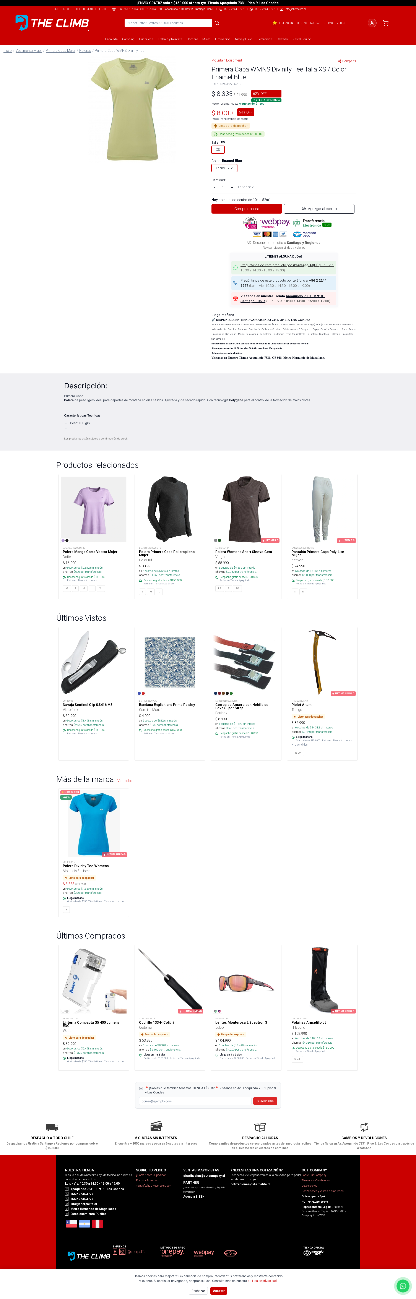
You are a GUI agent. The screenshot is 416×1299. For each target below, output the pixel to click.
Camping (128, 39)
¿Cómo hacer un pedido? (151, 1175)
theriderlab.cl (86, 9)
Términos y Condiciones (316, 1180)
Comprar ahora (246, 208)
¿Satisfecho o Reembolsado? (153, 1185)
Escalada (111, 39)
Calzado (282, 39)
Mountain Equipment (226, 60)
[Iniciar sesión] (372, 23)
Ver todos (125, 780)
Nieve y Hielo (243, 39)
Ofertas (301, 22)
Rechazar (198, 1291)
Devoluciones (309, 1185)
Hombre (192, 39)
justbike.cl (62, 9)
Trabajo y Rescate (170, 39)
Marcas (315, 22)
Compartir (349, 61)
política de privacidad (262, 1281)
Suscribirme (265, 1101)
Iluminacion (222, 39)
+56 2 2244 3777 (265, 9)
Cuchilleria (146, 39)
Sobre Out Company (314, 1175)
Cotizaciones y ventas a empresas (323, 1191)
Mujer (206, 39)
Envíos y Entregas (147, 1180)
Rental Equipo (301, 39)
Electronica (264, 39)
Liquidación (285, 22)
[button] (132, 109)
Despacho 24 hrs (334, 22)
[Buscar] (217, 23)
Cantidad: (218, 180)
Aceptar (219, 1291)
